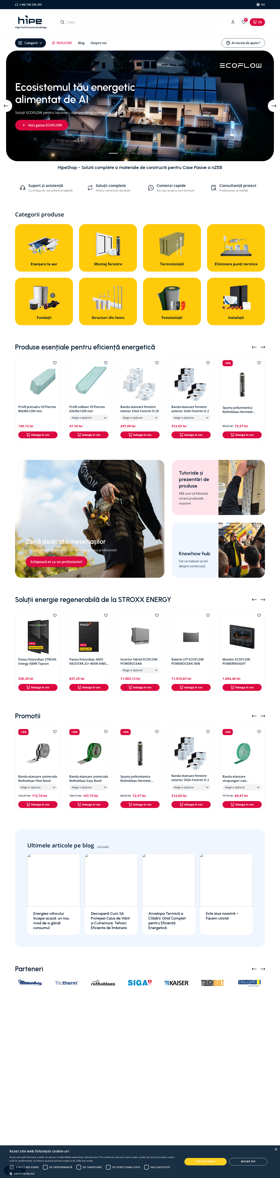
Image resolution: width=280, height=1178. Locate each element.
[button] (113, 153)
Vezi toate (103, 846)
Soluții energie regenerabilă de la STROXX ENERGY (93, 599)
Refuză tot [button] (248, 1161)
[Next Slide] (274, 106)
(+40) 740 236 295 (31, 4)
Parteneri (29, 969)
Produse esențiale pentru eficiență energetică (85, 347)
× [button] (275, 1149)
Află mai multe (85, 1160)
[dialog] (140, 1161)
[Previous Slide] (6, 106)
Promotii (27, 716)
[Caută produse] (62, 22)
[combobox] (137, 22)
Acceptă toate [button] (205, 1161)
